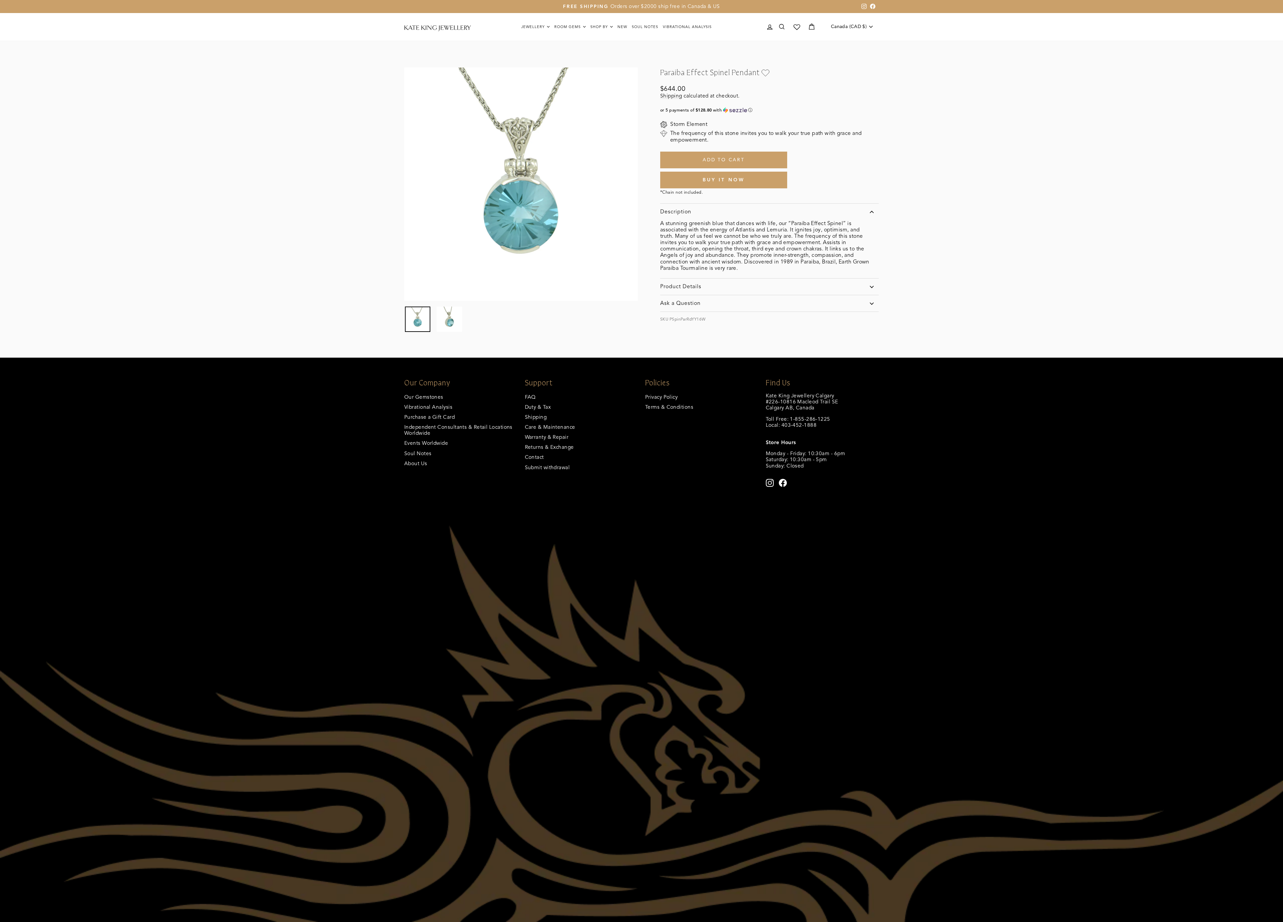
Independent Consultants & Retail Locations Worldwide (458, 430)
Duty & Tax (538, 407)
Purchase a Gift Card (429, 417)
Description (675, 211)
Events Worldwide (426, 443)
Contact (534, 457)
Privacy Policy (661, 397)
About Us (415, 463)
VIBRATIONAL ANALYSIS (687, 26)
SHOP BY (599, 26)
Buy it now (724, 180)
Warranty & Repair (547, 437)
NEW (622, 26)
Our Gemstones (423, 397)
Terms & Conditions (669, 407)
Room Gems (568, 26)
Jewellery (533, 26)
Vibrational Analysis (428, 407)
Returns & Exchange (549, 447)
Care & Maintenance (550, 427)
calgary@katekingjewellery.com (803, 431)
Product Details (680, 286)
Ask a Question (680, 303)
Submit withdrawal (547, 467)
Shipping (671, 96)
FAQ (530, 397)
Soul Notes (645, 26)
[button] (769, 110)
